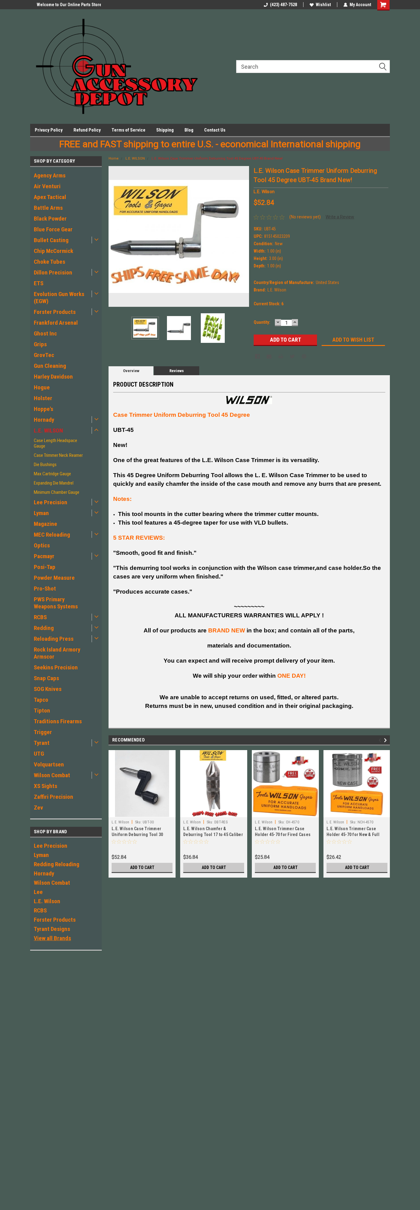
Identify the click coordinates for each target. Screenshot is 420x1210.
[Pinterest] (304, 356)
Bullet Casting (51, 240)
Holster (43, 398)
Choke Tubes (49, 261)
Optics (42, 545)
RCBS (40, 617)
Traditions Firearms (58, 721)
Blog (188, 130)
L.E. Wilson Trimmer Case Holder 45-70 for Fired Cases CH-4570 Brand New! (283, 834)
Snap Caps (46, 678)
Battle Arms (48, 207)
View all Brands (52, 938)
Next (243, 236)
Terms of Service (128, 130)
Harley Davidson (53, 376)
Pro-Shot (45, 588)
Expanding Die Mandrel (53, 483)
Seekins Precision (56, 667)
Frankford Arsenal (56, 322)
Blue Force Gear (53, 229)
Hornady (44, 419)
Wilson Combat (52, 775)
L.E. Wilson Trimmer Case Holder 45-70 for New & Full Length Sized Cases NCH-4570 (356, 834)
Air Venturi (47, 186)
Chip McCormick (53, 250)
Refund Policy (87, 130)
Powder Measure (54, 577)
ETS (38, 283)
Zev (38, 807)
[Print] (280, 356)
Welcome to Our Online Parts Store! (63, 4)
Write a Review (340, 216)
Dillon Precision (53, 272)
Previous (115, 236)
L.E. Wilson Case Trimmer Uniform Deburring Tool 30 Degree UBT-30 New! (137, 834)
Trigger (43, 732)
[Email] (269, 356)
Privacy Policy (49, 130)
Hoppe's (43, 408)
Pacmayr (44, 556)
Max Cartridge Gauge (52, 474)
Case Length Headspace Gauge (55, 443)
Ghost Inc (45, 333)
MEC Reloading (52, 534)
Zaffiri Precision (53, 796)
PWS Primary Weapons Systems (56, 603)
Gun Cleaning (50, 365)
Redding (44, 627)
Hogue (42, 387)
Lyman (41, 513)
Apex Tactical (50, 197)
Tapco (41, 699)
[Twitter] (292, 356)
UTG (39, 753)
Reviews (176, 370)
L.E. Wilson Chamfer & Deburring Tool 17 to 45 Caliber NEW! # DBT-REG (213, 834)
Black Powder (50, 218)
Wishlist (323, 4)
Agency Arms (49, 175)
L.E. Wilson (47, 901)
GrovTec (44, 355)
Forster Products (55, 311)
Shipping (165, 130)
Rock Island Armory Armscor (57, 653)
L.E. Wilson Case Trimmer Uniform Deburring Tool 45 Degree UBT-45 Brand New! (217, 158)
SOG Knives (47, 688)
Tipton (42, 710)
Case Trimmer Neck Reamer (58, 455)
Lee (38, 891)
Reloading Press (53, 638)
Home (114, 158)
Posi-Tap (44, 566)
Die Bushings (45, 464)
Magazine (45, 523)
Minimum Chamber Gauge (56, 492)
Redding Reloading (56, 864)
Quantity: (262, 322)
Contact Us (214, 130)
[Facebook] (257, 356)
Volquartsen (49, 764)
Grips (40, 344)
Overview (131, 370)
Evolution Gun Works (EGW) (59, 297)
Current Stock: (268, 303)
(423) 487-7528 (283, 4)
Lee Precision (50, 502)
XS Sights (45, 786)
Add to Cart (142, 867)
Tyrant (42, 742)
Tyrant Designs (52, 928)
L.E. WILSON (48, 430)
